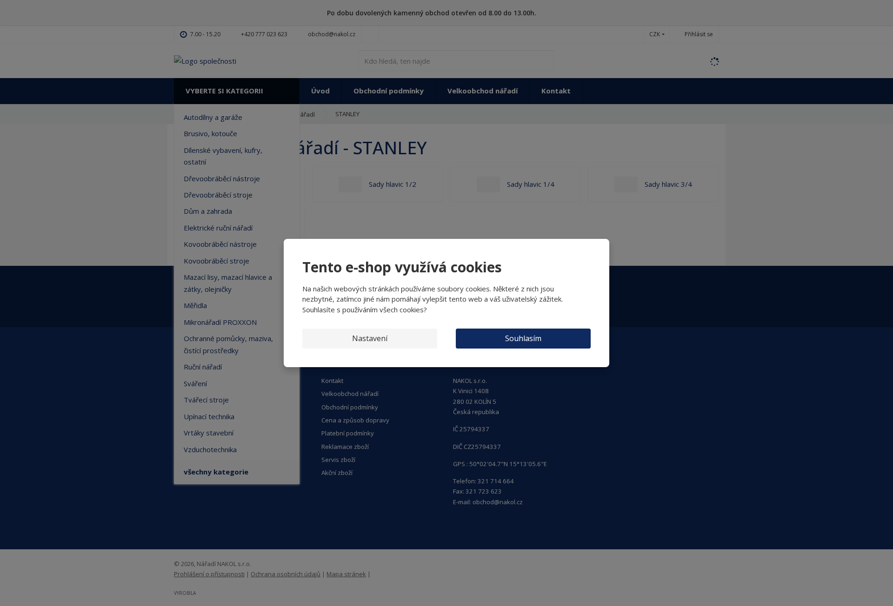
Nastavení (369, 338)
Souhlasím (523, 338)
